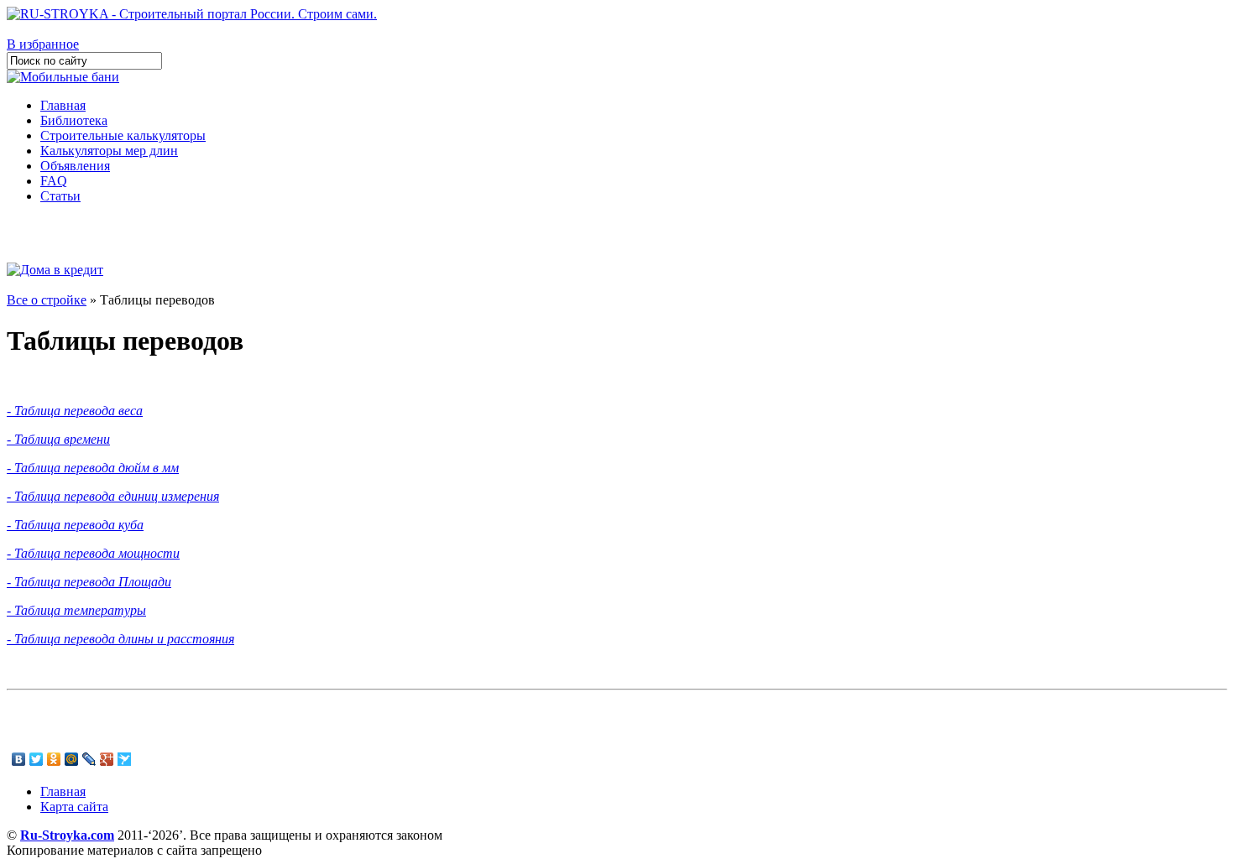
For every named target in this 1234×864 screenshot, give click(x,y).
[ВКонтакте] (19, 759)
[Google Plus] (107, 759)
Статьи (60, 196)
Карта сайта (74, 806)
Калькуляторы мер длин (109, 150)
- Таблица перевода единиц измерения (113, 496)
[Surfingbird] (124, 759)
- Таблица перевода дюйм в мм (93, 468)
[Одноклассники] (54, 759)
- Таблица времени (58, 439)
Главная (63, 105)
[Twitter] (36, 759)
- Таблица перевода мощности (93, 553)
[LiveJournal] (89, 759)
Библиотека (73, 120)
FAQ (53, 181)
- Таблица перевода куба (75, 525)
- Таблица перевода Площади (89, 582)
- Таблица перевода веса (75, 410)
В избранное (43, 44)
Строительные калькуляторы (123, 135)
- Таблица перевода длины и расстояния (120, 639)
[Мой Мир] (72, 759)
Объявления (75, 166)
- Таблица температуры (76, 610)
